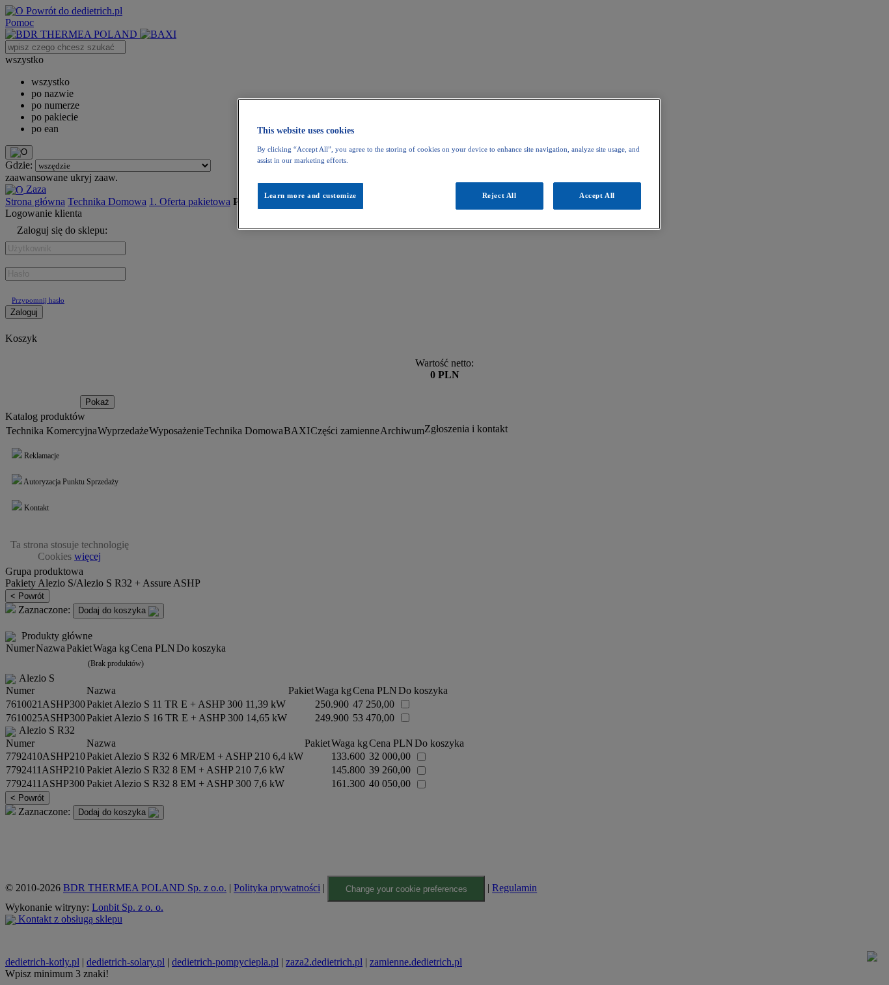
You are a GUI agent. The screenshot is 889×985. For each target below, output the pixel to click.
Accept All (597, 195)
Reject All (499, 195)
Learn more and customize (310, 195)
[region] (449, 164)
